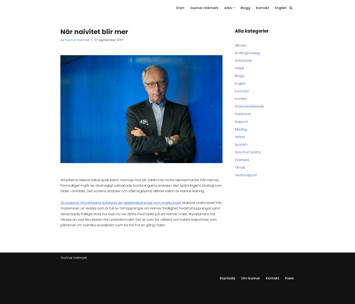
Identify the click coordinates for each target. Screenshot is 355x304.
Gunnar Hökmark (204, 8)
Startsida (242, 160)
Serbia (240, 137)
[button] (234, 8)
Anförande (243, 60)
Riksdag (241, 129)
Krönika (240, 98)
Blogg (245, 8)
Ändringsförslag (247, 53)
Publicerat (243, 114)
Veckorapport (246, 175)
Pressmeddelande (249, 106)
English (281, 8)
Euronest (242, 91)
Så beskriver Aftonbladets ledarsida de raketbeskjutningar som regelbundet (121, 202)
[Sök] (291, 7)
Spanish (241, 144)
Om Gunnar (250, 278)
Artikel (239, 68)
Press (289, 278)
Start (180, 8)
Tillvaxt (240, 167)
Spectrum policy (248, 152)
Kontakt (262, 8)
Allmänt (241, 45)
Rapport (241, 121)
